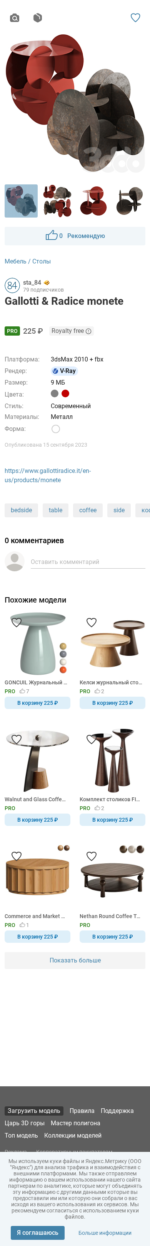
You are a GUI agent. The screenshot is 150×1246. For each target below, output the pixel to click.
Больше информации (105, 1233)
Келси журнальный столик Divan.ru (111, 682)
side (119, 510)
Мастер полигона (75, 1123)
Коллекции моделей (73, 1135)
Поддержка (117, 1110)
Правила (82, 1110)
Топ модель (21, 1135)
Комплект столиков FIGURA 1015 (111, 799)
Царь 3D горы (25, 1123)
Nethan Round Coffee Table (111, 916)
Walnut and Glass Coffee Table (36, 799)
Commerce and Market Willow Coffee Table (36, 916)
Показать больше (75, 960)
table (55, 510)
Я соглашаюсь (37, 1232)
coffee (88, 510)
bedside (21, 510)
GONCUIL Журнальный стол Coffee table (36, 682)
